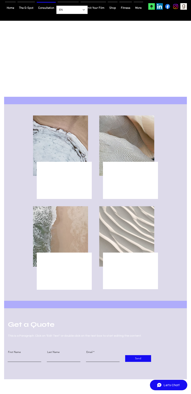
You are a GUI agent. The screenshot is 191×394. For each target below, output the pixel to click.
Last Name (53, 352)
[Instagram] (175, 6)
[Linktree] (151, 6)
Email (89, 352)
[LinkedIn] (159, 6)
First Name (14, 352)
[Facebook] (167, 6)
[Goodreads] (183, 6)
